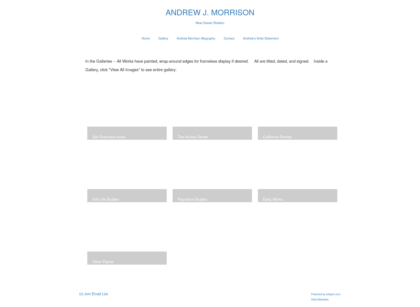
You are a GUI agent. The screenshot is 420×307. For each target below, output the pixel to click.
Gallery (163, 38)
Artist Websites (320, 299)
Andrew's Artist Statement (261, 38)
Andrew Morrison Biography (196, 38)
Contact (229, 38)
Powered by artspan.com (326, 294)
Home (146, 38)
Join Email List (96, 293)
